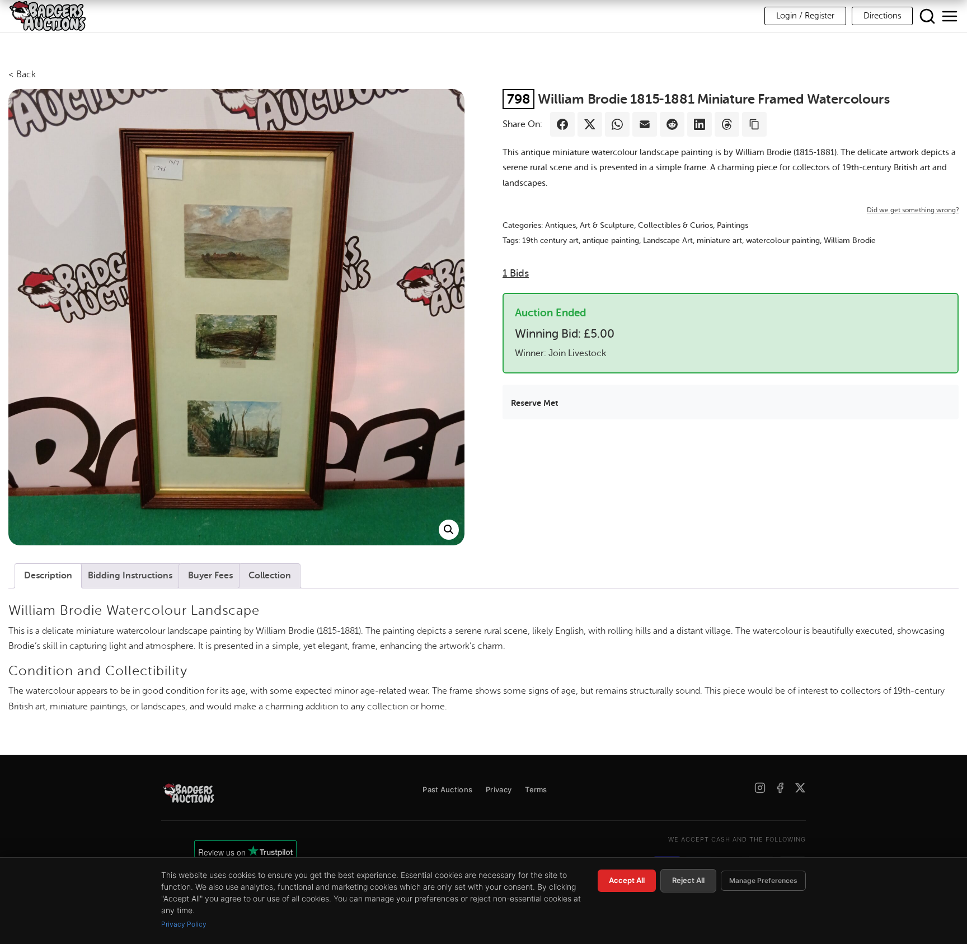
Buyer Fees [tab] (210, 576)
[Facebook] (780, 787)
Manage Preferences (763, 880)
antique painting (611, 240)
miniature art (719, 240)
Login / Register (805, 16)
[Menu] (950, 16)
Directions (882, 16)
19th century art (550, 240)
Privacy (498, 789)
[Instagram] (760, 787)
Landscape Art (668, 240)
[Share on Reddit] (672, 124)
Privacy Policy (183, 924)
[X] (800, 787)
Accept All (627, 880)
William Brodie (850, 240)
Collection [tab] (269, 576)
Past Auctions (447, 789)
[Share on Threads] (727, 124)
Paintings (732, 225)
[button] (449, 530)
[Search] (927, 16)
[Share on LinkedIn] (699, 124)
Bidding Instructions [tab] (130, 576)
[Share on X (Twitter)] (590, 124)
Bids (516, 273)
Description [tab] (48, 576)
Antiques (560, 225)
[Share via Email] (644, 124)
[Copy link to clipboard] (754, 124)
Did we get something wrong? (913, 210)
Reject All (688, 880)
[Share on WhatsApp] (617, 124)
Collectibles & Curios (675, 225)
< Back (22, 74)
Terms (536, 789)
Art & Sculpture (607, 225)
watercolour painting (783, 240)
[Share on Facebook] (562, 124)
